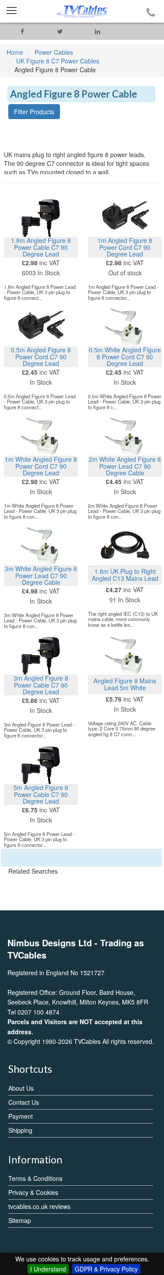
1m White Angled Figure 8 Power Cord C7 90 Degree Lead (41, 466)
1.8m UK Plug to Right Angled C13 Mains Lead (125, 574)
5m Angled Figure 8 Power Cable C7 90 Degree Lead (41, 794)
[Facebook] (22, 31)
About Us (21, 1088)
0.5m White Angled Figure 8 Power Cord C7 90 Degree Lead (125, 356)
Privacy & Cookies (33, 1192)
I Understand (48, 1268)
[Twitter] (60, 31)
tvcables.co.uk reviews (39, 1206)
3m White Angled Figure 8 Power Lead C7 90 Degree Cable (41, 575)
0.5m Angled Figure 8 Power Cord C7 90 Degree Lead (41, 356)
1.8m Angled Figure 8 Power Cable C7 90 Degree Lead (41, 247)
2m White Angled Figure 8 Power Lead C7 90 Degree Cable (125, 466)
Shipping (20, 1130)
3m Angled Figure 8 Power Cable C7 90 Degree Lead (41, 685)
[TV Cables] (82, 11)
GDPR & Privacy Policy (106, 1268)
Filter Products (34, 111)
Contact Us (23, 1102)
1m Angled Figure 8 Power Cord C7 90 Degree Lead (125, 247)
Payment (20, 1116)
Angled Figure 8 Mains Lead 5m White (125, 684)
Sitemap (19, 1220)
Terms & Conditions (35, 1178)
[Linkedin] (97, 31)
